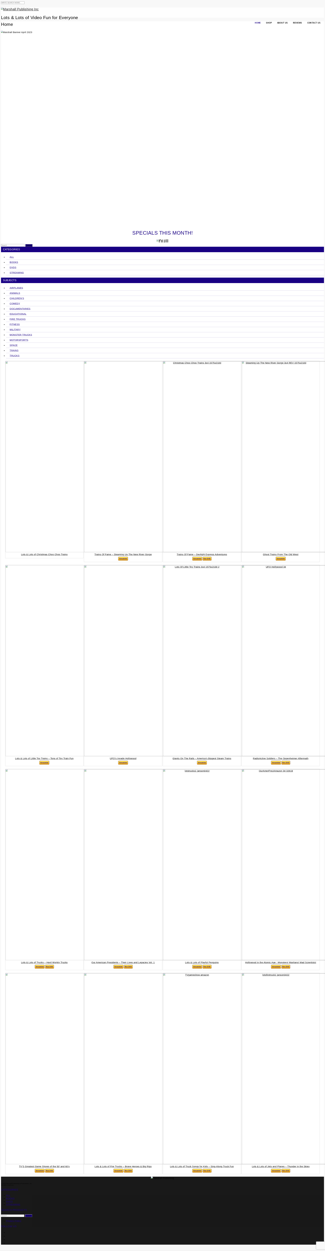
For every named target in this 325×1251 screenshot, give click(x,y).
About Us (282, 22)
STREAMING (13, 1204)
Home (258, 22)
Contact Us (313, 22)
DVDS (9, 1201)
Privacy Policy (13, 1221)
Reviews (297, 22)
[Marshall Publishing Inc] (162, 9)
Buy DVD (207, 559)
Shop (269, 22)
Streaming (123, 559)
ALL (8, 1195)
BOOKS (10, 1198)
